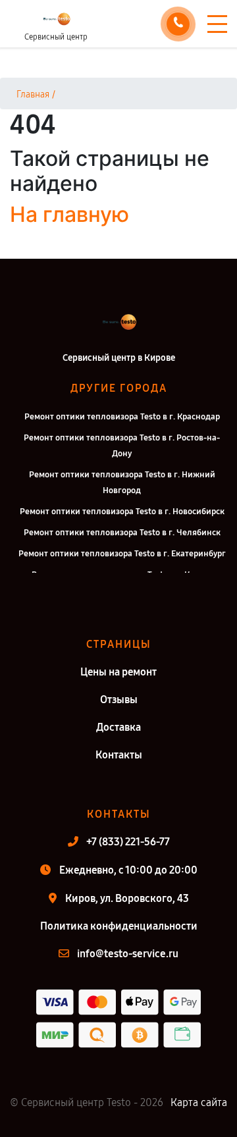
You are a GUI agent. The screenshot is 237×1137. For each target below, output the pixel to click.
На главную (69, 214)
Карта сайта (199, 1102)
